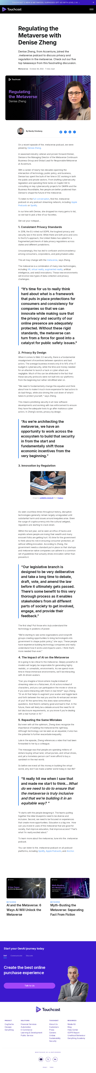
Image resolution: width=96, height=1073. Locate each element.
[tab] (5, 956)
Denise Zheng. (35, 148)
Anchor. (70, 851)
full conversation (41, 199)
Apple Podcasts (53, 851)
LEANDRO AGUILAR (46, 498)
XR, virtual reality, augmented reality (45, 269)
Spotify (33, 205)
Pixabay (60, 498)
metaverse (52, 260)
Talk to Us (30, 983)
